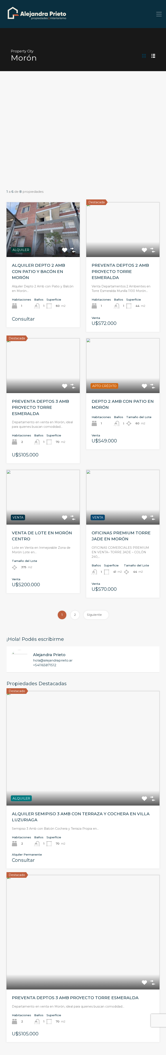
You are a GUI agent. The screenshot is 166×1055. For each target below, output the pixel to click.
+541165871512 (44, 665)
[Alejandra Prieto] (36, 23)
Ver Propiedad (43, 246)
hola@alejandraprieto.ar (52, 660)
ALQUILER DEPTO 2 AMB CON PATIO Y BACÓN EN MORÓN (38, 271)
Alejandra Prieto (49, 654)
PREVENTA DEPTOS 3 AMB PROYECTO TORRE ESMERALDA (40, 407)
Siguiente (94, 615)
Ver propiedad (83, 782)
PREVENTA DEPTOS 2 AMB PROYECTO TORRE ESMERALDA (120, 271)
